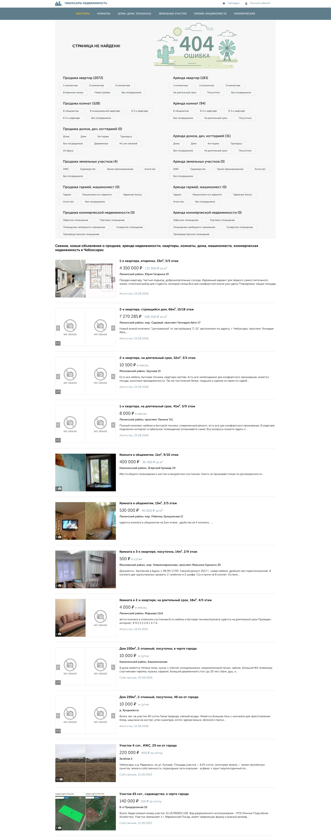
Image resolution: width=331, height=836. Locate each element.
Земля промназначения (120, 169)
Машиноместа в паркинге (97, 194)
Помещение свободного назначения (84, 227)
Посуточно (213, 92)
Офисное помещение (75, 220)
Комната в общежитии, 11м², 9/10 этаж (148, 454)
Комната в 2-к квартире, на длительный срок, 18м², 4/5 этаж (165, 600)
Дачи (83, 136)
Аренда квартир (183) (190, 78)
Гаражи (67, 194)
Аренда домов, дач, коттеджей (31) (202, 136)
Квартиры (83, 13)
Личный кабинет (260, 3)
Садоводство (88, 169)
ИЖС (66, 169)
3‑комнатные (122, 85)
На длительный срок (184, 92)
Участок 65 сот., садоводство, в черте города (154, 794)
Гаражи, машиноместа (210, 13)
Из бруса (68, 151)
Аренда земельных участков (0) (199, 161)
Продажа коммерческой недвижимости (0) (99, 213)
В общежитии (71, 111)
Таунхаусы (126, 136)
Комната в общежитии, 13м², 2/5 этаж (148, 503)
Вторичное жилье (73, 92)
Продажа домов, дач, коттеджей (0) (92, 129)
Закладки (233, 3)
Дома (66, 136)
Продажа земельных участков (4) (90, 161)
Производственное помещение (81, 234)
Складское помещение (129, 227)
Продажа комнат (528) (81, 103)
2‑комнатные (96, 85)
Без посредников (131, 92)
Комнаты (103, 13)
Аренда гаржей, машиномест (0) (200, 187)
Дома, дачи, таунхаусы (134, 13)
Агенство (150, 169)
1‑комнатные (70, 85)
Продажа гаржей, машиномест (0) (91, 187)
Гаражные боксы (132, 194)
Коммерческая (244, 13)
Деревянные (101, 143)
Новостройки (102, 92)
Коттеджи (103, 136)
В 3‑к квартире (71, 118)
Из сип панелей (128, 143)
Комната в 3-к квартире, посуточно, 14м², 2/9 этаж (158, 551)
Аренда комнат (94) (189, 103)
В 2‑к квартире (139, 111)
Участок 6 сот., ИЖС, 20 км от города (148, 745)
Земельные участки (173, 13)
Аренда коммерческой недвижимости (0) (207, 213)
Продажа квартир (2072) (83, 78)
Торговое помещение (112, 220)
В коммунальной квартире (105, 111)
